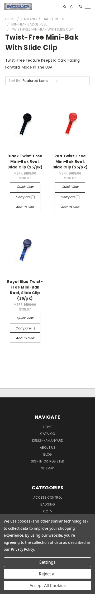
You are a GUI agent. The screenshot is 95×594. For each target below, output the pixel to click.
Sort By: (14, 80)
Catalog (47, 433)
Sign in (37, 461)
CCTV (47, 511)
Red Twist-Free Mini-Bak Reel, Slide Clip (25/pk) (70, 161)
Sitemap (47, 468)
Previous (8, 589)
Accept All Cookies (48, 585)
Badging (47, 504)
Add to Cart (25, 207)
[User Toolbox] (71, 6)
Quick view (25, 186)
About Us (47, 447)
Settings (47, 562)
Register (56, 461)
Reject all (47, 574)
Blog (47, 454)
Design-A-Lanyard (47, 440)
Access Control (47, 497)
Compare (23, 197)
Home (47, 427)
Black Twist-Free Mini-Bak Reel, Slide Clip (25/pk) (25, 161)
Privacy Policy (22, 549)
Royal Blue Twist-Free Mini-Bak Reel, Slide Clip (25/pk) (25, 290)
